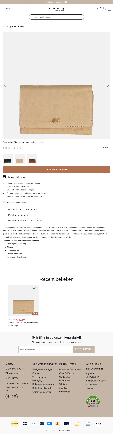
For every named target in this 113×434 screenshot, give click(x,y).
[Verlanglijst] (99, 8)
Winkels (63, 384)
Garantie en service (41, 392)
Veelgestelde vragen (42, 369)
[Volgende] (108, 85)
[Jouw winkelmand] (109, 8)
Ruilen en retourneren (43, 384)
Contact (36, 373)
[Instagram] (15, 396)
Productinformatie (18, 215)
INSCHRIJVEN (84, 349)
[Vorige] (5, 85)
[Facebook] (8, 396)
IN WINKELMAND (56, 169)
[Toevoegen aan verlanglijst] (34, 288)
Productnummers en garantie (25, 220)
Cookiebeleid (92, 384)
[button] (96, 402)
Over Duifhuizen (67, 373)
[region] (56, 85)
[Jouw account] (104, 8)
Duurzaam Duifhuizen (70, 369)
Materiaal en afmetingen (22, 209)
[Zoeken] (81, 17)
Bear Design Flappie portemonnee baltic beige (23, 324)
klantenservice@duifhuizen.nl (16, 383)
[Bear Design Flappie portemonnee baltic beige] (23, 300)
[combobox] (54, 17)
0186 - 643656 (12, 378)
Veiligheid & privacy (96, 381)
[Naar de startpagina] (56, 9)
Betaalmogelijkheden (42, 388)
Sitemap (90, 388)
